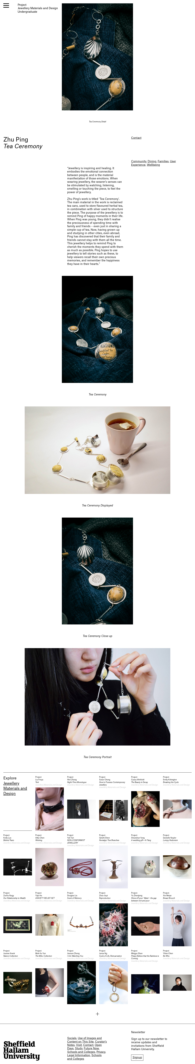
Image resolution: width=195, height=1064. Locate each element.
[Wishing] (49, 861)
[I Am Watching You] (81, 977)
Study (78, 1048)
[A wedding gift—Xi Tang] (145, 861)
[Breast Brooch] (177, 919)
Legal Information (78, 1055)
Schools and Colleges (81, 1052)
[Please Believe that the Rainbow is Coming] (145, 977)
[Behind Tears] (17, 861)
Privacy (100, 1052)
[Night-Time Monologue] (81, 803)
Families (163, 161)
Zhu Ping (15, 140)
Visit (79, 1045)
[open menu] (6, 5)
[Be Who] (177, 977)
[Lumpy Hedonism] (177, 861)
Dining (152, 161)
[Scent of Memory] (81, 919)
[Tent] (49, 803)
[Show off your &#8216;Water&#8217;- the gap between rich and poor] (145, 919)
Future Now (91, 1048)
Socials (71, 1038)
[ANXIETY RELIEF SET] (49, 919)
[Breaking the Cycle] (177, 803)
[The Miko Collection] (49, 977)
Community (138, 161)
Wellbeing (153, 165)
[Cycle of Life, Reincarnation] (113, 977)
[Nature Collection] (17, 977)
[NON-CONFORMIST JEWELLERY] (81, 861)
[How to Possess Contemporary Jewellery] (113, 803)
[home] (21, 1051)
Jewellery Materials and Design (15, 789)
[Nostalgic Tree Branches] (113, 861)
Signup (137, 1057)
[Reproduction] (113, 919)
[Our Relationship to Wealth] (17, 919)
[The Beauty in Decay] (145, 803)
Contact (136, 138)
